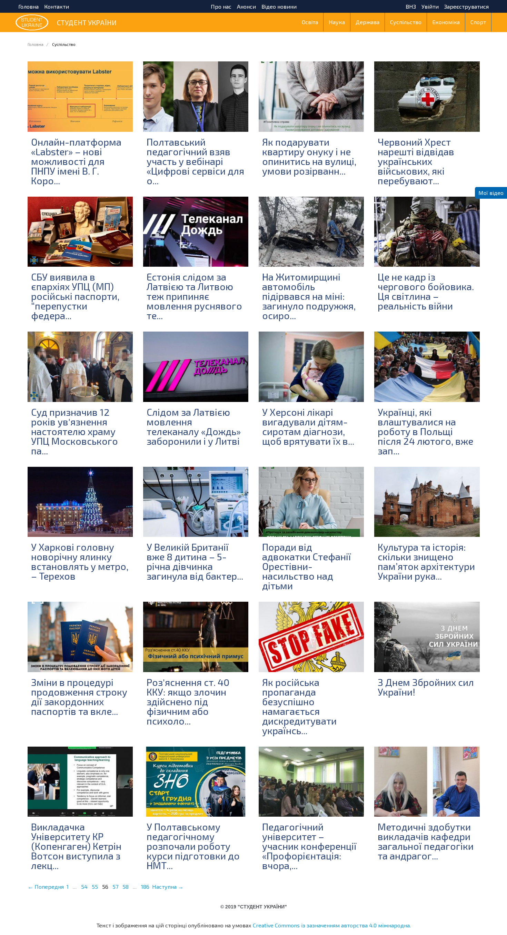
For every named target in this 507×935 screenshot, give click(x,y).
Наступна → (167, 886)
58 (125, 886)
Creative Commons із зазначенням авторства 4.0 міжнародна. (332, 925)
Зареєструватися (466, 6)
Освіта (310, 22)
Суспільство (405, 22)
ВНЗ (411, 6)
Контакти (56, 6)
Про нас (221, 6)
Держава (367, 22)
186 (145, 886)
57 (115, 886)
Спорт (478, 22)
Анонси (246, 6)
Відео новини (279, 6)
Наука (337, 22)
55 (95, 886)
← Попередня (46, 886)
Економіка (446, 22)
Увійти (430, 6)
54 (84, 886)
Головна (28, 6)
